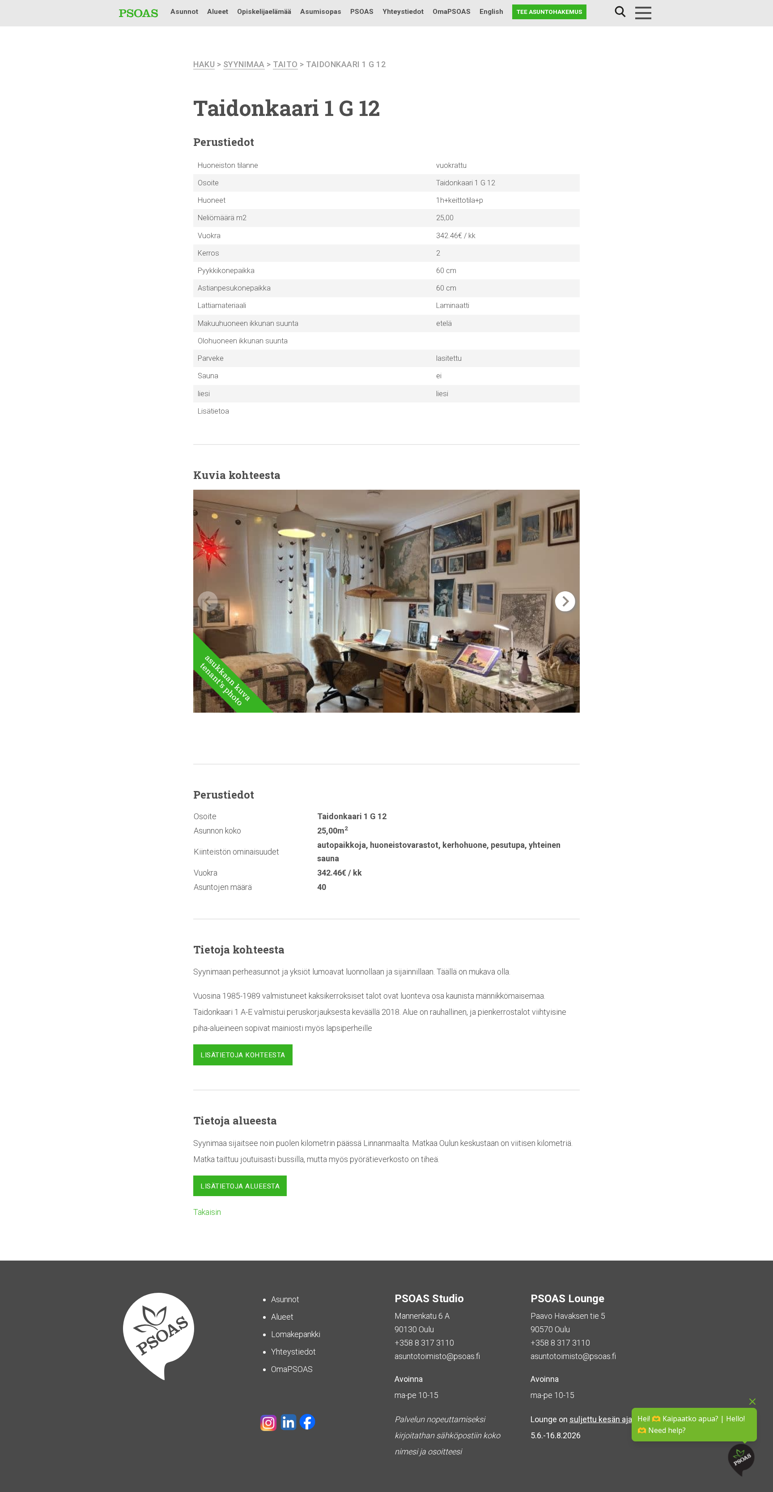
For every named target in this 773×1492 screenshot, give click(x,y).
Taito (285, 64)
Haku (620, 12)
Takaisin (207, 1212)
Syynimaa (244, 64)
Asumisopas (320, 12)
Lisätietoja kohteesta (242, 1055)
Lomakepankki (295, 1334)
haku (204, 64)
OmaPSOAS (452, 12)
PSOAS (362, 12)
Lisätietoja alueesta (240, 1186)
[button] (565, 601)
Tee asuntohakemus (549, 11)
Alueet (217, 12)
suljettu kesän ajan (603, 1419)
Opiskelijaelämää (264, 12)
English (491, 12)
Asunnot (184, 12)
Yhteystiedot (403, 12)
